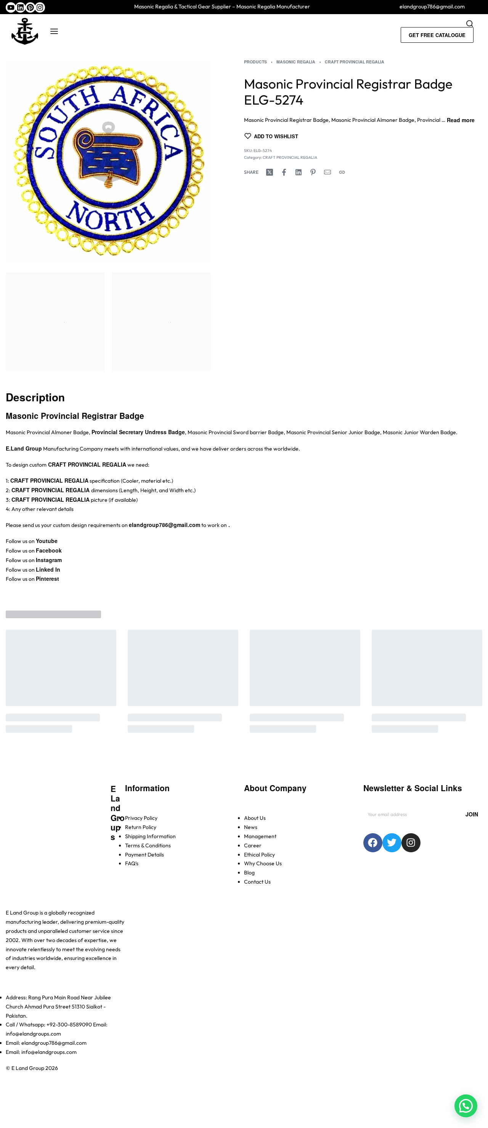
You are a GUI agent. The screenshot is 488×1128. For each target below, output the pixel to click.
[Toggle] (460, 119)
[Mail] (327, 172)
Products (255, 62)
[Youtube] (11, 7)
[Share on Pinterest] (313, 172)
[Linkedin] (20, 7)
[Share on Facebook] (284, 172)
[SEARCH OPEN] (470, 23)
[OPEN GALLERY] (108, 162)
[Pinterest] (30, 7)
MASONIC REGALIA (295, 62)
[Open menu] (54, 31)
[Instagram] (40, 7)
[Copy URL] (342, 172)
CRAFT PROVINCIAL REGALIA (354, 62)
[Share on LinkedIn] (298, 172)
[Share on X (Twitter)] (269, 172)
